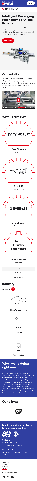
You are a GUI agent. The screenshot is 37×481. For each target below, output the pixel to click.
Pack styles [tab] (18, 273)
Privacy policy (6, 462)
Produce (18, 332)
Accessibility (5, 466)
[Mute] (16, 107)
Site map (4, 468)
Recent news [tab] (18, 277)
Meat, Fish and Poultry (18, 310)
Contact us (8, 40)
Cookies (4, 464)
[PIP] (30, 107)
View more (6, 289)
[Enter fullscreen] (33, 107)
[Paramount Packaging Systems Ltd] (7, 3)
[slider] (8, 107)
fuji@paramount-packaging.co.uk (13, 445)
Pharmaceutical (18, 355)
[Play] (4, 107)
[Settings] (27, 107)
